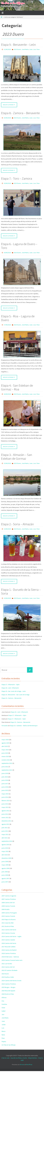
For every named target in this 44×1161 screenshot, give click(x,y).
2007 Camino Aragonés (9, 891)
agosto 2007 (5, 874)
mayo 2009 (5, 860)
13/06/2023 (7, 594)
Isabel (3, 1007)
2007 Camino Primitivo (9, 895)
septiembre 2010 (7, 837)
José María (25, 49)
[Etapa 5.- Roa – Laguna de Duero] (22, 341)
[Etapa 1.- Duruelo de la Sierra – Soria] (22, 613)
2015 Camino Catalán (8, 935)
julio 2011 (5, 823)
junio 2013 (5, 800)
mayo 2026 (5, 735)
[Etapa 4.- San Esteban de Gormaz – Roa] (22, 410)
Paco (38, 49)
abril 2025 (5, 742)
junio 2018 (5, 776)
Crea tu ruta (5, 1054)
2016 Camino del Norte (9, 939)
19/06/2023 (7, 182)
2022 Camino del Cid (8, 963)
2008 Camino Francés (8, 902)
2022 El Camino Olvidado (9, 966)
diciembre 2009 (6, 854)
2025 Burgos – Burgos (8, 983)
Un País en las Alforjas (13, 3)
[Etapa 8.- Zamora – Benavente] (22, 136)
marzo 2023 (5, 752)
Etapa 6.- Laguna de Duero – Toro (19, 244)
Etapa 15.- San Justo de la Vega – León (14, 687)
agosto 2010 (5, 840)
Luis (34, 49)
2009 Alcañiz (5, 905)
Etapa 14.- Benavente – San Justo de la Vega (15, 690)
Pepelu (4, 1037)
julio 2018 (5, 772)
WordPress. (29, 1060)
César (3, 1003)
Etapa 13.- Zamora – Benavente (11, 694)
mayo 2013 (5, 803)
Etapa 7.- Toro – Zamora (16, 177)
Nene (3, 1030)
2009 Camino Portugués (9, 908)
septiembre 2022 (7, 759)
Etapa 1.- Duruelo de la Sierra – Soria (21, 587)
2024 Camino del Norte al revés (11, 976)
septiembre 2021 (7, 766)
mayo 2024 (5, 745)
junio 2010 (5, 844)
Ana (3, 996)
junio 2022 (5, 762)
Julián (4, 1020)
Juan (30, 49)
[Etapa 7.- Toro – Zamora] (22, 201)
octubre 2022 (6, 755)
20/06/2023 (7, 117)
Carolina (4, 1000)
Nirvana (22, 1060)
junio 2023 (5, 749)
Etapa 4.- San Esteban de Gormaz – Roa (17, 385)
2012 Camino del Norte (9, 925)
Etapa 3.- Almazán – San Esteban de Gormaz (16, 454)
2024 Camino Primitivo (9, 980)
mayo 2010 (5, 847)
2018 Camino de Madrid (9, 946)
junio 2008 (5, 871)
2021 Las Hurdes (7, 959)
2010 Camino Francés (8, 912)
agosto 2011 (5, 820)
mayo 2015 (5, 789)
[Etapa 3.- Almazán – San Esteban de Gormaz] (22, 479)
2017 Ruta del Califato (8, 942)
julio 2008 (5, 867)
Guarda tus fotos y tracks (18, 1054)
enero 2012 (5, 813)
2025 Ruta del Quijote (8, 986)
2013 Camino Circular (8, 929)
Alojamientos (32, 1054)
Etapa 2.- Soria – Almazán (17, 521)
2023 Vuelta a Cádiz (8, 973)
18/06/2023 (7, 251)
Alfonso (4, 993)
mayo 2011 (5, 830)
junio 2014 (5, 793)
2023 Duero (17, 49)
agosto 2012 (5, 806)
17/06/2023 (7, 323)
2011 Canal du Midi (7, 918)
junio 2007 (5, 877)
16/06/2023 (7, 391)
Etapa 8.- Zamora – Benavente (20, 112)
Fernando (5, 721)
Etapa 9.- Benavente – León (18, 45)
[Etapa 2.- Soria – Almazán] (22, 544)
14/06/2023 (7, 525)
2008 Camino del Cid (8, 898)
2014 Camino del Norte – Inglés (11, 932)
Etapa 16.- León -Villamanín (10, 684)
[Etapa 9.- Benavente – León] (22, 68)
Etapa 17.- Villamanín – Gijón (11, 680)
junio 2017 (5, 779)
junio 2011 (5, 827)
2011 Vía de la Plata (8, 922)
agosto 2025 (5, 738)
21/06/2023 (7, 49)
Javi (3, 1010)
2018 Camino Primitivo (9, 949)
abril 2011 (5, 833)
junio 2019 (5, 769)
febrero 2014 (6, 796)
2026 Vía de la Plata (8, 990)
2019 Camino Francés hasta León (12, 956)
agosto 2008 (5, 864)
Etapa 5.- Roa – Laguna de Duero (17, 316)
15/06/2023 (7, 460)
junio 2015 (5, 786)
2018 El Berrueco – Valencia (10, 952)
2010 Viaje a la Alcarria (8, 915)
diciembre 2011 (6, 816)
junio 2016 (5, 783)
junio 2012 (5, 810)
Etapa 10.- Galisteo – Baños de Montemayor (24, 721)
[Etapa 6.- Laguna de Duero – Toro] (22, 270)
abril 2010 (5, 850)
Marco (3, 1027)
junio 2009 (5, 857)
